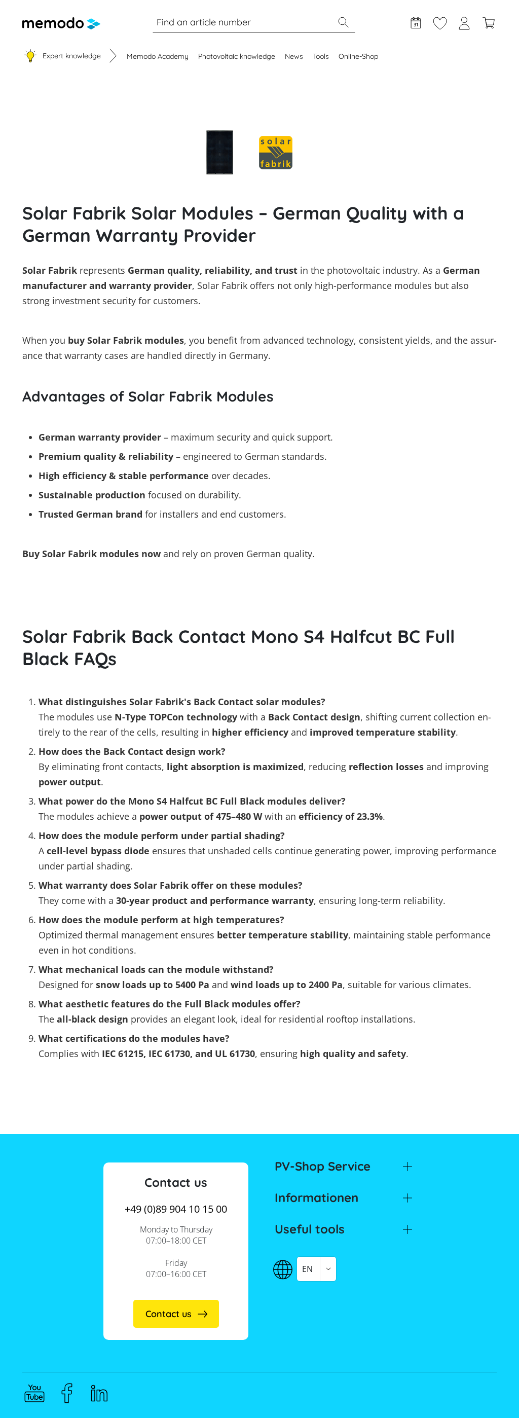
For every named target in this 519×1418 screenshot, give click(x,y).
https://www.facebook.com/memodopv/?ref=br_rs (67, 1393)
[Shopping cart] (488, 21)
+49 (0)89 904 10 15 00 (176, 1209)
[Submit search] (343, 22)
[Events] (415, 21)
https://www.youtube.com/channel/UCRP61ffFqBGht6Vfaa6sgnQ (34, 1393)
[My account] (464, 21)
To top (486, 1391)
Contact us (168, 1314)
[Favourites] (440, 21)
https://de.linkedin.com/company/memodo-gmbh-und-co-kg (99, 1393)
